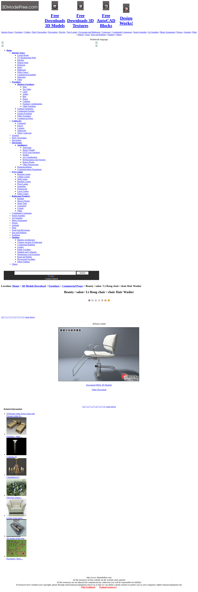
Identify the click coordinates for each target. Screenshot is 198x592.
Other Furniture (29, 106)
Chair (25, 92)
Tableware (21, 130)
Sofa (25, 87)
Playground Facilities (26, 259)
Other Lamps (22, 194)
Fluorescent (22, 189)
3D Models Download (34, 286)
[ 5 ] (19, 317)
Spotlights (21, 186)
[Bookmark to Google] (92, 300)
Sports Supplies (140, 32)
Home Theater (29, 150)
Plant (194, 32)
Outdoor (110, 34)
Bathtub (20, 198)
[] (3, 317)
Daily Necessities (39, 32)
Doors (25, 99)
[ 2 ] (7, 317)
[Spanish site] (96, 43)
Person (179, 32)
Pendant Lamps (23, 174)
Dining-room (22, 62)
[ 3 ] (11, 317)
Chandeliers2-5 (12, 477)
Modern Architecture (26, 240)
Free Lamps (72, 32)
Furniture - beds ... (14, 436)
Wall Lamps (22, 179)
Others (119, 34)
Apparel (15, 135)
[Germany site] (96, 46)
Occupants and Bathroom (89, 32)
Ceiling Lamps (23, 177)
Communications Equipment (29, 169)
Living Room (23, 55)
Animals (187, 32)
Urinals (20, 208)
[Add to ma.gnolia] (108, 300)
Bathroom (21, 70)
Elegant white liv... (14, 416)
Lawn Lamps (23, 191)
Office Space (22, 72)
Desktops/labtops (24, 167)
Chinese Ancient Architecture (29, 242)
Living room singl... (14, 518)
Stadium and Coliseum (27, 252)
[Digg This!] (99, 300)
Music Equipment (167, 32)
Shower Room (23, 201)
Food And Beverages (21, 230)
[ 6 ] (23, 317)
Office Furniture (24, 116)
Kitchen (20, 60)
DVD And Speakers (31, 152)
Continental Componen (122, 32)
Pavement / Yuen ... (14, 559)
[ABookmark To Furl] (105, 300)
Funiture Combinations (32, 104)
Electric (62, 32)
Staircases (21, 77)
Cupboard (21, 123)
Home (15, 286)
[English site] (3, 43)
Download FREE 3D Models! (99, 385)
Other (19, 79)
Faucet (20, 126)
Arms (87, 34)
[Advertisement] (99, 281)
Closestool (21, 206)
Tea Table (27, 89)
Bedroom (21, 65)
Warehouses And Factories (28, 254)
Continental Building (26, 245)
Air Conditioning (30, 157)
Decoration (53, 32)
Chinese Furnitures (25, 109)
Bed (24, 96)
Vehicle (80, 34)
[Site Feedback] (88, 587)
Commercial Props (25, 118)
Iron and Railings (98, 34)
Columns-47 (11, 457)
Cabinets (26, 101)
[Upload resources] (108, 587)
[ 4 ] (15, 317)
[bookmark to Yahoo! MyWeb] (95, 300)
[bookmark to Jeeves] (89, 300)
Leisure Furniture (24, 113)
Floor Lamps (22, 184)
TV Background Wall (26, 58)
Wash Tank (22, 203)
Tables (25, 94)
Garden (20, 247)
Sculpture (16, 235)
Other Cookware (24, 133)
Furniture (18, 32)
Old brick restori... (14, 497)
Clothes (27, 32)
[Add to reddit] (102, 300)
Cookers (20, 128)
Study (19, 67)
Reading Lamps (24, 181)
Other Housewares (31, 164)
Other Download (99, 390)
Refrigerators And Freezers (34, 160)
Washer (26, 155)
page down (30, 317)
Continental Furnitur (25, 111)
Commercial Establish (26, 75)
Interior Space (7, 32)
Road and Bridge (24, 257)
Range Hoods (28, 162)
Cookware (106, 32)
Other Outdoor (23, 262)
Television (27, 147)
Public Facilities (24, 249)
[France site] (3, 46)
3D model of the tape (15, 538)
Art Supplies (153, 32)
